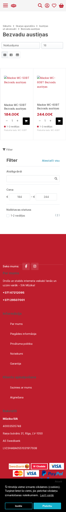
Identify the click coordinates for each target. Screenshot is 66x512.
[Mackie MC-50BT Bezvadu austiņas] (17, 88)
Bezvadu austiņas (30, 29)
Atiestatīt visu (51, 160)
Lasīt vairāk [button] (47, 495)
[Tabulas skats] (17, 55)
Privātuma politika (21, 343)
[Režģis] (5, 55)
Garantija (15, 363)
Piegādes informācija (23, 334)
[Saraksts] (11, 55)
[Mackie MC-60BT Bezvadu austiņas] (49, 88)
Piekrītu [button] (47, 506)
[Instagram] (34, 266)
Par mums (16, 324)
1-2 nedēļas (18, 215)
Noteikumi (16, 353)
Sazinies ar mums (21, 387)
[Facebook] (26, 266)
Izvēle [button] (18, 506)
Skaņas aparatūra (25, 26)
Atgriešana (16, 397)
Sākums (7, 26)
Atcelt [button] (58, 481)
